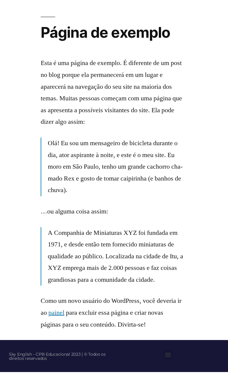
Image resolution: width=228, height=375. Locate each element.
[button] (211, 16)
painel (56, 312)
